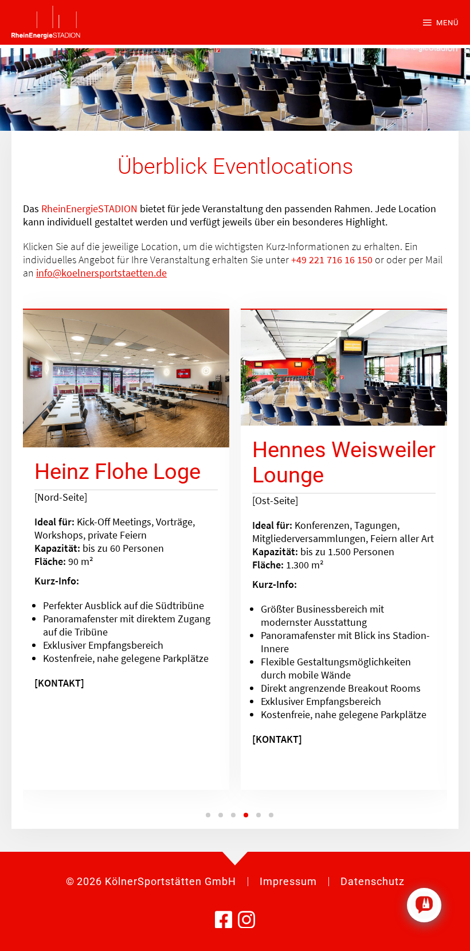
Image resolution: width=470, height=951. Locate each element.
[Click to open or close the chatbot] (424, 905)
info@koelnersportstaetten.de (101, 272)
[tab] (208, 815)
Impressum (288, 881)
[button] (441, 22)
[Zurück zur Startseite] (45, 22)
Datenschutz (372, 881)
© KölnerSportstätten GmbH (151, 881)
